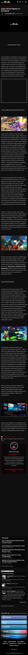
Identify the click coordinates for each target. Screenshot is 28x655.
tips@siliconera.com (17, 653)
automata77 (10, 576)
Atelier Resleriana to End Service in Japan (13, 546)
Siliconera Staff (10, 13)
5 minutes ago (8, 580)
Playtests (11, 438)
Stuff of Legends (11, 591)
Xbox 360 (10, 6)
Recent (7, 571)
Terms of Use (22, 643)
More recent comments (7, 606)
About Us (5, 643)
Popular (11, 571)
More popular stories (7, 566)
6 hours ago (8, 588)
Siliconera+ (20, 641)
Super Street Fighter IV (19, 438)
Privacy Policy (14, 645)
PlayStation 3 (4, 6)
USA (3, 440)
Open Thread (12, 641)
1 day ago (9, 599)
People (3, 571)
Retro (8, 583)
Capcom (6, 438)
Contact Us (13, 643)
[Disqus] (14, 492)
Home (5, 641)
